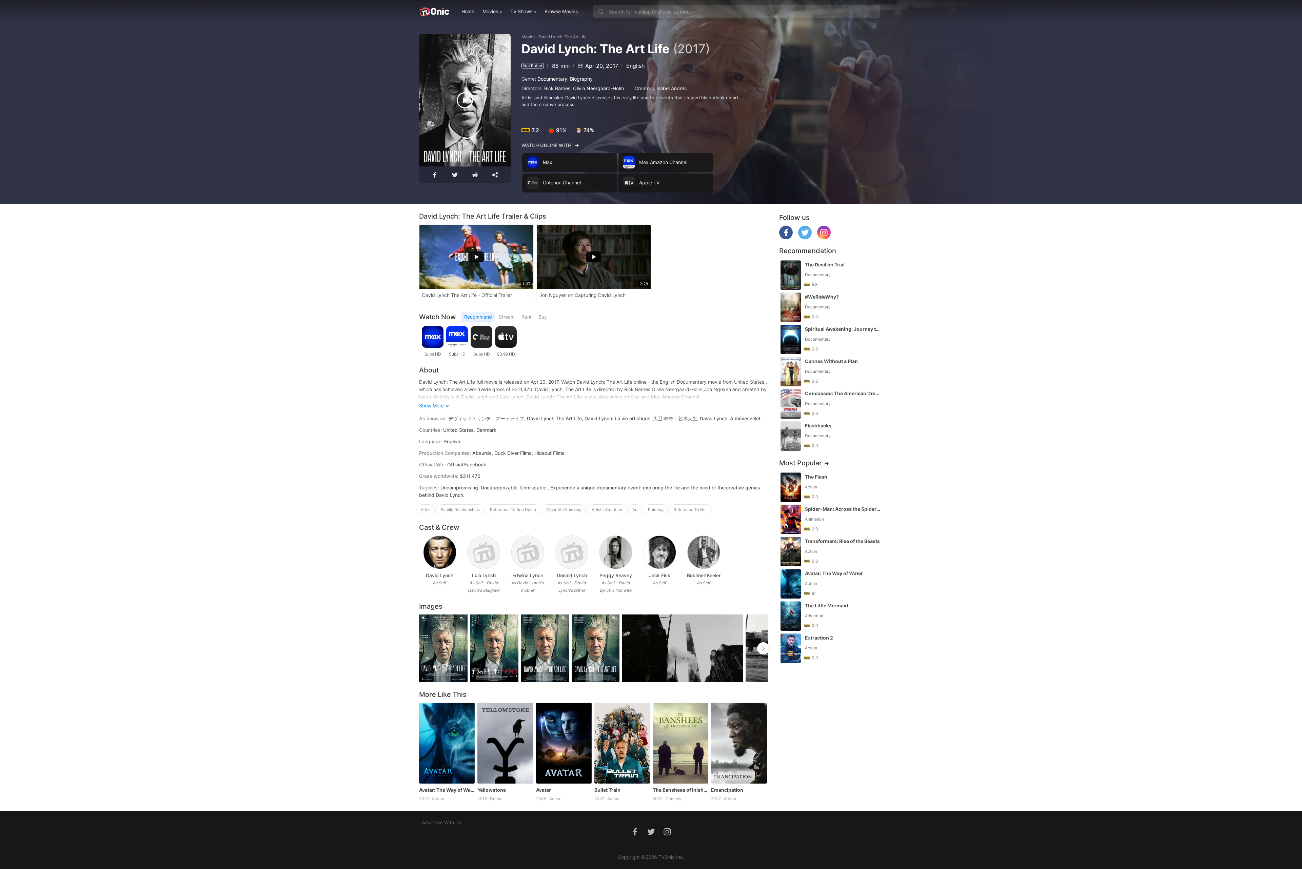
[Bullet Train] (622, 743)
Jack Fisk (659, 575)
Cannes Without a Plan (831, 361)
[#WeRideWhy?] (791, 307)
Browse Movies (561, 11)
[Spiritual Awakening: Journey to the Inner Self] (791, 339)
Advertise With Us (441, 822)
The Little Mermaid (826, 605)
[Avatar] (564, 743)
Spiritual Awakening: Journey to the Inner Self (843, 329)
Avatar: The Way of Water (447, 790)
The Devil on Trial (825, 264)
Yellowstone (491, 790)
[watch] (465, 100)
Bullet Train (607, 790)
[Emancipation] (739, 743)
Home (467, 11)
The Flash (816, 477)
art (635, 509)
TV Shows (521, 11)
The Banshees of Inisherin (680, 790)
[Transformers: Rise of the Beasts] (791, 551)
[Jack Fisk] (659, 552)
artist (426, 509)
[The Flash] (791, 487)
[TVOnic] (434, 11)
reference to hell (691, 509)
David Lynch (439, 575)
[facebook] (786, 237)
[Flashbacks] (791, 436)
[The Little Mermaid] (791, 616)
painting (656, 509)
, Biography (580, 79)
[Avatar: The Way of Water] (447, 743)
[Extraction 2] (791, 648)
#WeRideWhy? (822, 297)
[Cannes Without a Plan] (791, 371)
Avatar (543, 790)
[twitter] (805, 237)
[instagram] (824, 237)
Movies (490, 11)
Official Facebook (466, 464)
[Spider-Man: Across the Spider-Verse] (791, 519)
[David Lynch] (439, 552)
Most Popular (800, 463)
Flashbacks (818, 425)
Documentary (552, 79)
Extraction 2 (819, 638)
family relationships (460, 509)
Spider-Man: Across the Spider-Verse (843, 509)
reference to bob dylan (513, 509)
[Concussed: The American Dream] (791, 404)
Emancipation (727, 790)
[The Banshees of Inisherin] (680, 743)
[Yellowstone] (505, 743)
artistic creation (607, 509)
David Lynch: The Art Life (563, 36)
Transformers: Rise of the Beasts (842, 541)
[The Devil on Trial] (791, 275)
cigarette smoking (563, 509)
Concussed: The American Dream (843, 393)
